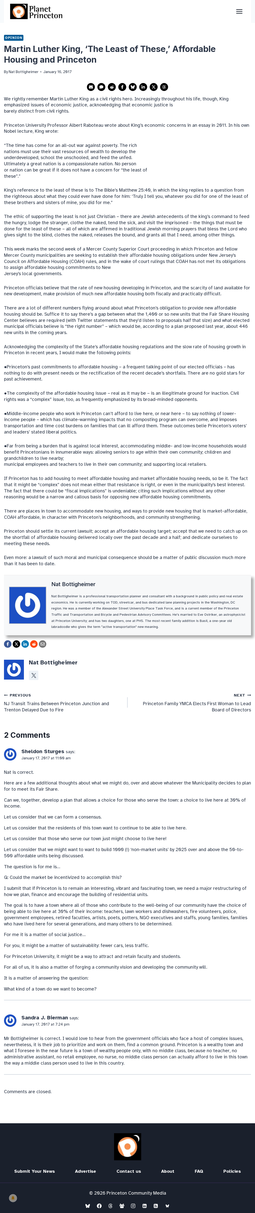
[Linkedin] (144, 1206)
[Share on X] (154, 87)
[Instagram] (133, 1206)
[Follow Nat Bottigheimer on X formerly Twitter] (33, 675)
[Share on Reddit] (112, 87)
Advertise (85, 1171)
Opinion (13, 38)
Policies (232, 1171)
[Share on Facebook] (122, 87)
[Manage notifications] (13, 1198)
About (167, 1171)
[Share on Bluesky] (133, 87)
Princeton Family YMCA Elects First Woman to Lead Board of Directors (197, 703)
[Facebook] (99, 1206)
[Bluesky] (87, 1206)
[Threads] (110, 1206)
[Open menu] (239, 11)
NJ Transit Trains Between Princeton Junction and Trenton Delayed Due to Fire (56, 703)
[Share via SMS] (101, 87)
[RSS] (156, 1206)
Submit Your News (34, 1171)
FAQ (199, 1171)
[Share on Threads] (164, 87)
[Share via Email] (91, 87)
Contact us (129, 1171)
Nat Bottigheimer (73, 584)
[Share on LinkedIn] (143, 87)
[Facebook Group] (122, 1206)
